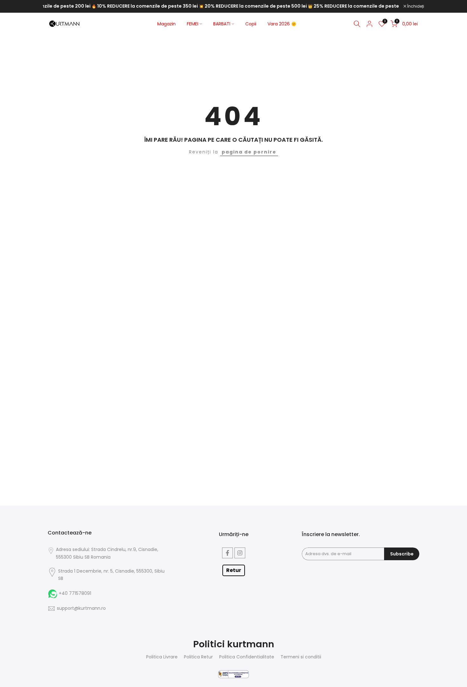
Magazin (166, 24)
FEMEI (192, 24)
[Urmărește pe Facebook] (227, 553)
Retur (233, 570)
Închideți (415, 6)
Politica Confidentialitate (246, 657)
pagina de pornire (249, 152)
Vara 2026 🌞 (281, 24)
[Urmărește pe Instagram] (239, 553)
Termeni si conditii (301, 657)
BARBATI (221, 24)
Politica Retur (198, 657)
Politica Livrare (162, 657)
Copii (250, 24)
